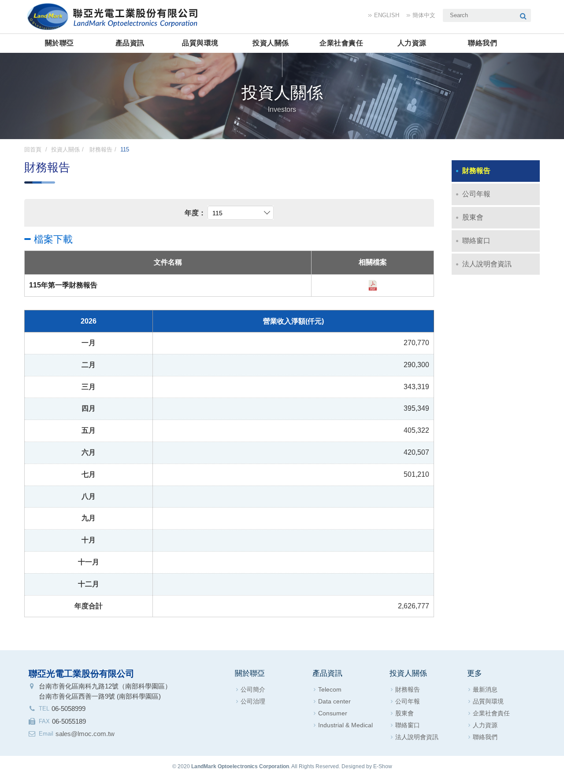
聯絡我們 (482, 43)
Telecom (329, 689)
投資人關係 (270, 43)
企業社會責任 (341, 43)
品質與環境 (200, 43)
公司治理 (253, 701)
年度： (195, 213)
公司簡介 (253, 689)
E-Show (382, 766)
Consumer (332, 713)
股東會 (472, 217)
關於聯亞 (59, 43)
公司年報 (476, 194)
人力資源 (412, 43)
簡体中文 (423, 15)
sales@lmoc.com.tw (85, 733)
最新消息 (485, 689)
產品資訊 (130, 43)
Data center (334, 701)
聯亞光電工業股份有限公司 (114, 15)
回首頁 (32, 149)
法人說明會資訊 (487, 264)
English (386, 15)
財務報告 (100, 149)
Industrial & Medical (345, 725)
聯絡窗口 (476, 240)
